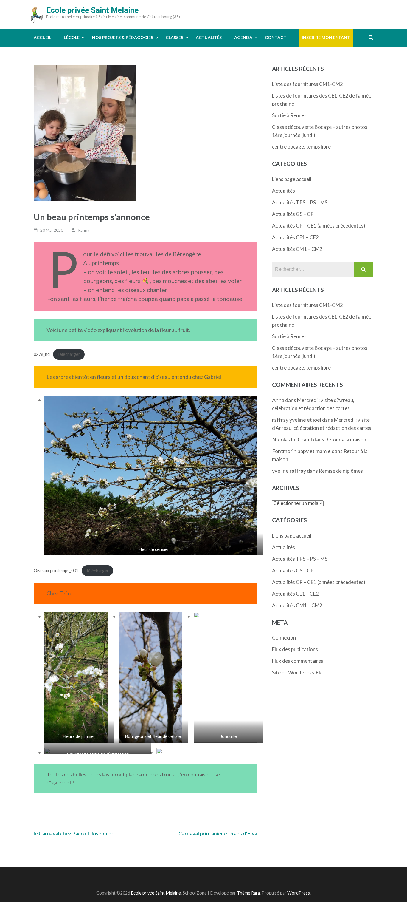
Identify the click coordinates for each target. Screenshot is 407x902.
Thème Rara (248, 892)
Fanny (83, 230)
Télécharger (68, 354)
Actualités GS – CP (293, 214)
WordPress (298, 892)
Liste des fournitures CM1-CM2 (307, 84)
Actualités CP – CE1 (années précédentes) (318, 226)
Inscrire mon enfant (326, 37)
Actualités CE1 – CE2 (295, 237)
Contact (275, 37)
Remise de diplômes (341, 471)
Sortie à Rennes (289, 115)
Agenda (243, 37)
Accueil (42, 37)
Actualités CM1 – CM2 (297, 249)
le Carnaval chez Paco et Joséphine (74, 833)
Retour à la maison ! (347, 439)
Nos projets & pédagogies (122, 37)
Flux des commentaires (297, 661)
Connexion (284, 637)
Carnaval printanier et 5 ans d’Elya (217, 833)
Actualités (209, 37)
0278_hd (42, 354)
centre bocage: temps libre (301, 146)
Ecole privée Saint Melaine (92, 10)
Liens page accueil (291, 179)
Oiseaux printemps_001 (56, 570)
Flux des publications (295, 649)
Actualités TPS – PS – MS (299, 202)
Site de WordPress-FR (297, 672)
